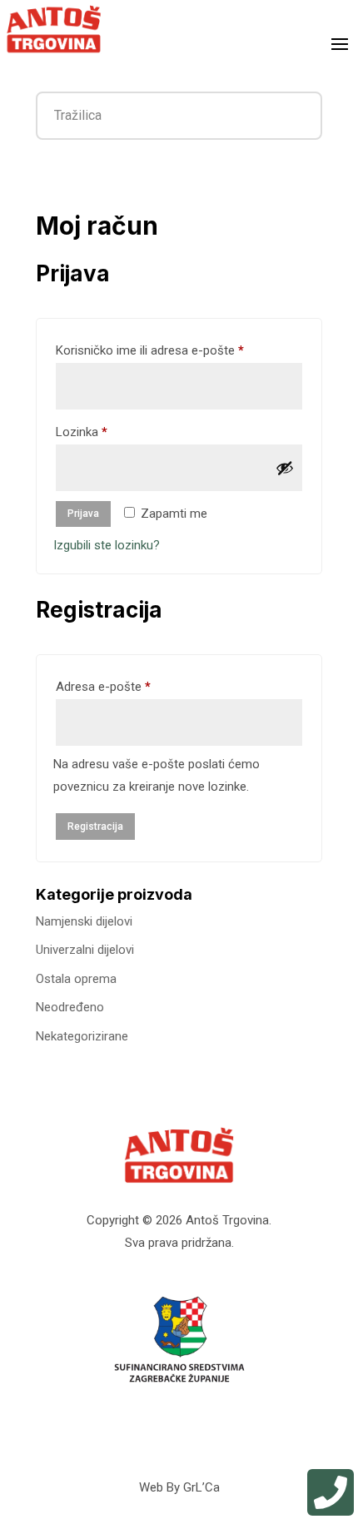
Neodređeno (70, 1007)
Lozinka (105, 431)
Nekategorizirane (82, 1036)
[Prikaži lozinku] (285, 468)
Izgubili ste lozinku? (106, 545)
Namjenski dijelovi (84, 921)
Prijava (83, 513)
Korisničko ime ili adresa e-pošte (173, 350)
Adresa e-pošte (127, 686)
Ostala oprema (76, 978)
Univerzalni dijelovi (85, 949)
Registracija (95, 826)
